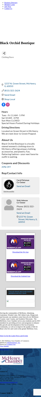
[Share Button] (4, 53)
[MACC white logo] (16, 22)
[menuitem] (22, 3)
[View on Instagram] (8, 105)
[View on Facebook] (3, 105)
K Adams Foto (11, 344)
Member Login (9, 5)
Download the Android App (20, 276)
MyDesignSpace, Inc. (13, 342)
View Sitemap (4, 346)
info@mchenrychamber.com (8, 382)
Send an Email (23, 186)
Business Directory (10, 3)
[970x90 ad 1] (20, 294)
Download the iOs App (20, 252)
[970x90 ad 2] (20, 301)
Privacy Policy (4, 349)
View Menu (34, 31)
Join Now (7, 7)
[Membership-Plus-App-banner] (20, 248)
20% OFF (6, 167)
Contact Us (8, 9)
